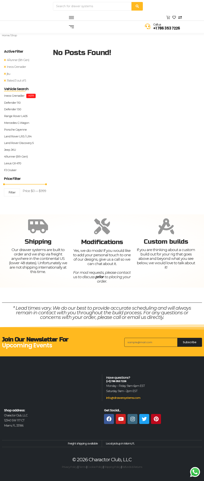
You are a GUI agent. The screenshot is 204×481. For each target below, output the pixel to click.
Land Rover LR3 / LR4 (17, 136)
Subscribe (189, 342)
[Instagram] (132, 419)
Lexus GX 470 (12, 163)
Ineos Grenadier (16, 67)
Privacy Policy (69, 466)
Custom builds (166, 241)
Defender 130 (12, 109)
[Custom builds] (166, 226)
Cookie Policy (95, 466)
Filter (12, 192)
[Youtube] (121, 419)
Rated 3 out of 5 (16, 80)
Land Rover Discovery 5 (19, 143)
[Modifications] (102, 226)
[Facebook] (109, 419)
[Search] (137, 6)
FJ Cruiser (10, 170)
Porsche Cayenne (15, 129)
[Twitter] (144, 419)
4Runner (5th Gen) (18, 60)
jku (8, 74)
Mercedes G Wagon (16, 123)
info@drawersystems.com (123, 398)
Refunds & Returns (132, 466)
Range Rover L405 (15, 116)
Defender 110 (12, 102)
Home (5, 35)
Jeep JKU (10, 150)
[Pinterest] (156, 419)
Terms (82, 466)
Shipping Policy (112, 466)
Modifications (102, 242)
